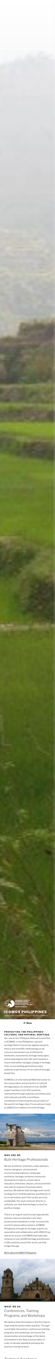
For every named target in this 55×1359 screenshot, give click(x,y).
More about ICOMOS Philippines (20, 1253)
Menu (29, 1023)
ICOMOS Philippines (25, 1012)
